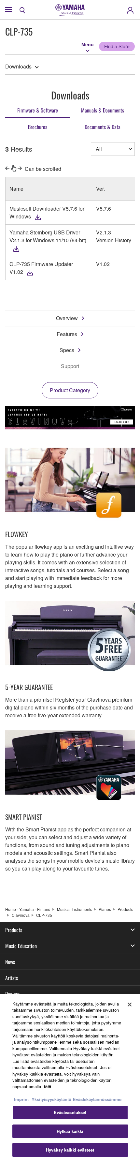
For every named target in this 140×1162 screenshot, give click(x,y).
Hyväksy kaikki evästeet (70, 1150)
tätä (47, 1086)
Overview (67, 318)
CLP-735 (44, 915)
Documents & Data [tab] (102, 127)
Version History (113, 240)
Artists (11, 978)
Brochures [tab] (37, 127)
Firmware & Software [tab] (37, 110)
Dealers (12, 994)
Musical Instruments (74, 909)
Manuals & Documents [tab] (102, 110)
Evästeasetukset (70, 1112)
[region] (70, 1078)
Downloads (18, 66)
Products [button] (13, 930)
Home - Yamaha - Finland (27, 909)
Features (67, 334)
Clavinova (21, 915)
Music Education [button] (21, 946)
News (10, 962)
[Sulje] (129, 1004)
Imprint (21, 1099)
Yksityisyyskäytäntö (51, 1099)
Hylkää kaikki (70, 1131)
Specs (67, 350)
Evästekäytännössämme (97, 1099)
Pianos (105, 909)
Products (125, 909)
